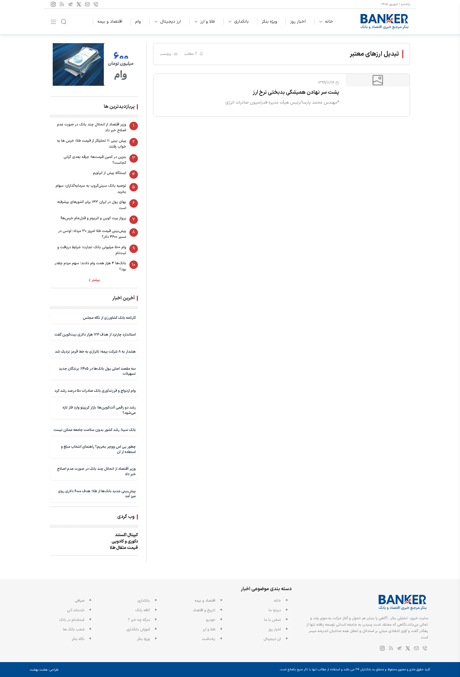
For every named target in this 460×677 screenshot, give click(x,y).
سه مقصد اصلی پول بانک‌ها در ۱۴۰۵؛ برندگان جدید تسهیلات (97, 371)
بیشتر (96, 280)
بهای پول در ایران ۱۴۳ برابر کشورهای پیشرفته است (91, 205)
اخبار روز (298, 21)
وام (138, 21)
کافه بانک (142, 610)
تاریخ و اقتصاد (204, 610)
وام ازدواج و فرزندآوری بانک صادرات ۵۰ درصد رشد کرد (95, 391)
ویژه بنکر (269, 21)
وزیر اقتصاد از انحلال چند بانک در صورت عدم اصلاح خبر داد (91, 127)
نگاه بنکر (78, 639)
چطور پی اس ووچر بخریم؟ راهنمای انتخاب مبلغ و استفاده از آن (98, 449)
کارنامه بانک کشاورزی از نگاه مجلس (109, 318)
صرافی (79, 600)
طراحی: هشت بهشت (44, 669)
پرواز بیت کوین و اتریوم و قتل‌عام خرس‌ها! (93, 218)
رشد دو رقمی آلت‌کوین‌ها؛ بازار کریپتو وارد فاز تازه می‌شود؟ (99, 410)
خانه (329, 21)
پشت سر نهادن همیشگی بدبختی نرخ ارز (296, 92)
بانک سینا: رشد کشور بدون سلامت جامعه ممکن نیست (95, 430)
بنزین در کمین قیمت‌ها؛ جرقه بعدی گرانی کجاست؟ (95, 160)
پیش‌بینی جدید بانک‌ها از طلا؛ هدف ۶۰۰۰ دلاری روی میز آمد (97, 493)
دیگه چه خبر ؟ (139, 620)
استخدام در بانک (71, 620)
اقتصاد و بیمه (109, 21)
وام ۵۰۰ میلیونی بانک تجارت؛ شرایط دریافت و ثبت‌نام (91, 250)
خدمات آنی (75, 610)
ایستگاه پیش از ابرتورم (109, 173)
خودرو (210, 620)
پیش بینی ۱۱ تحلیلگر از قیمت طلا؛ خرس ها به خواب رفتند (91, 143)
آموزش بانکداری (138, 629)
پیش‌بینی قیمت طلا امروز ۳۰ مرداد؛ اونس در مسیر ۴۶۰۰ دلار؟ (92, 234)
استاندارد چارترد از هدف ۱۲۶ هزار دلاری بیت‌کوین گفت (95, 334)
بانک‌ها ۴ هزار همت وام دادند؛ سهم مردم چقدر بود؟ (90, 266)
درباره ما (275, 610)
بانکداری (241, 21)
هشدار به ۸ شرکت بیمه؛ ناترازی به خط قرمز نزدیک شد (95, 351)
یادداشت (208, 639)
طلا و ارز (207, 21)
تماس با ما (272, 620)
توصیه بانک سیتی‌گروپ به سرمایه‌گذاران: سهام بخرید (91, 188)
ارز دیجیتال (170, 21)
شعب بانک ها (73, 629)
